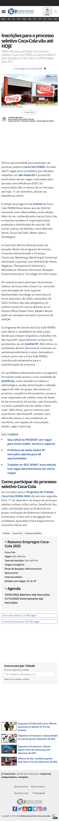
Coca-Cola (17, 533)
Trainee (6, 533)
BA (29, 19)
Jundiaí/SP (31, 344)
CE (34, 19)
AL (14, 19)
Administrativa (33, 568)
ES (44, 19)
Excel (38, 311)
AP (19, 19)
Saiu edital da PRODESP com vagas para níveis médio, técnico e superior (31, 442)
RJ (31, 581)
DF (39, 19)
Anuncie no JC (21, 793)
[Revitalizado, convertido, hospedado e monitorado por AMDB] (55, 816)
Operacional (11, 572)
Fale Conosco (38, 786)
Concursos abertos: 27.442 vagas (20, 615)
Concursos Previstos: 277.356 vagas (21, 621)
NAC (3, 19)
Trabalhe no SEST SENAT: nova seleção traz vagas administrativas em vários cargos (31, 469)
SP (35, 581)
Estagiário (18, 564)
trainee (37, 204)
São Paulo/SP (26, 175)
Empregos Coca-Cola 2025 (27, 68)
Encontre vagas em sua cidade (16, 670)
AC (9, 19)
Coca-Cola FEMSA (34, 167)
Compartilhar (29, 112)
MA (55, 19)
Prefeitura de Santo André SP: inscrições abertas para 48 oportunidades (26, 454)
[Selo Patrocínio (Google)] (47, 11)
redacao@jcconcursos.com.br (21, 119)
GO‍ (50, 19)
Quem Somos (21, 786)
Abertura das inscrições (27, 594)
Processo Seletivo (33, 533)
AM (24, 19)
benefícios (8, 381)
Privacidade (39, 793)
